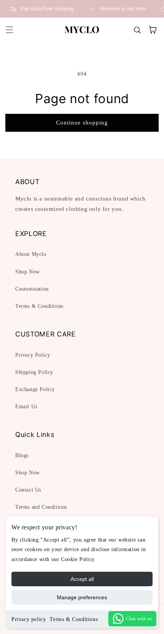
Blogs (22, 455)
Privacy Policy (32, 355)
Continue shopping (82, 123)
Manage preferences (82, 597)
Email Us (26, 406)
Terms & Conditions (74, 619)
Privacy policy (28, 619)
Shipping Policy (34, 372)
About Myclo (31, 254)
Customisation (32, 289)
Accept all (82, 579)
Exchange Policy (35, 389)
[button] (9, 29)
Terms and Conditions (41, 507)
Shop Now (27, 272)
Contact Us (28, 490)
